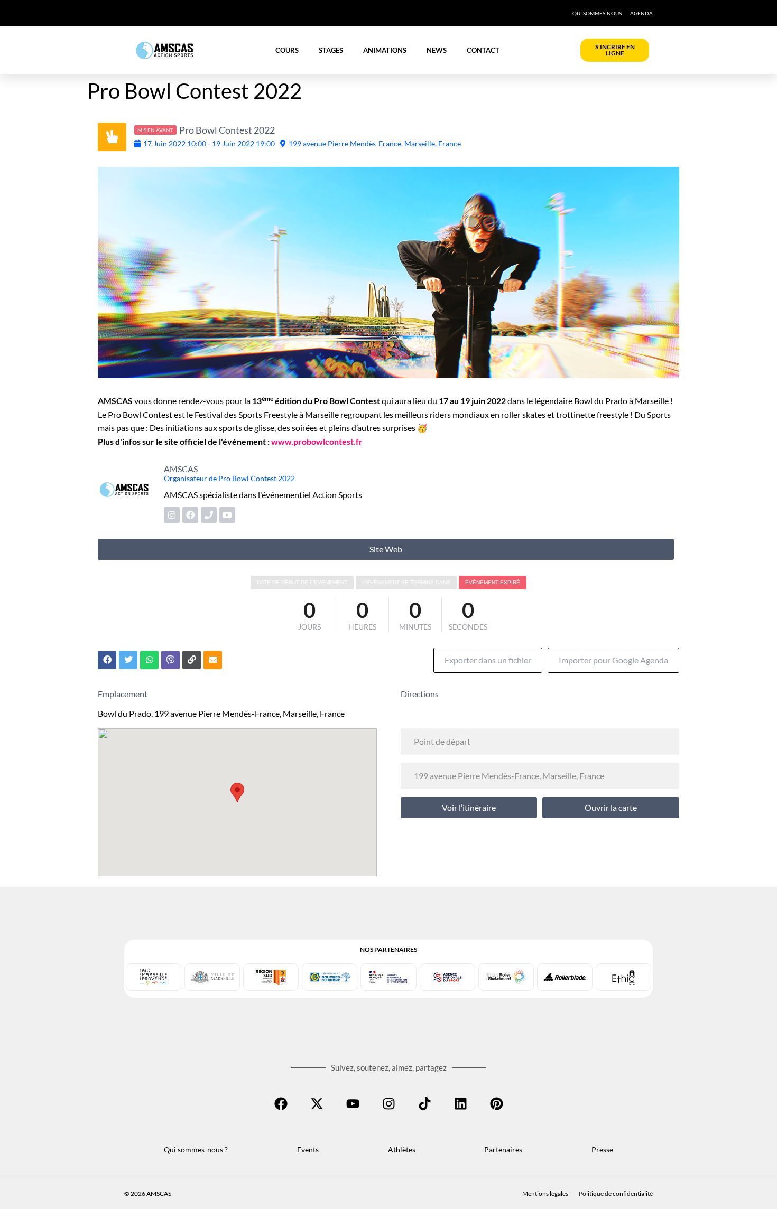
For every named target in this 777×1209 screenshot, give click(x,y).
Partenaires (503, 1149)
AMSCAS (181, 469)
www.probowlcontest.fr (317, 441)
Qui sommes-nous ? (196, 1149)
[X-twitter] (316, 1103)
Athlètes (401, 1149)
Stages (331, 50)
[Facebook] (280, 1103)
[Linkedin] (460, 1103)
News (437, 50)
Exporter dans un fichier (488, 660)
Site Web (385, 549)
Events (308, 1149)
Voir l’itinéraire (469, 807)
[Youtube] (352, 1103)
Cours (287, 50)
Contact (483, 50)
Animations (384, 50)
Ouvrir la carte (611, 807)
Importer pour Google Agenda (613, 660)
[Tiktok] (424, 1103)
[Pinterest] (496, 1103)
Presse (602, 1149)
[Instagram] (388, 1103)
